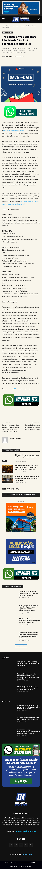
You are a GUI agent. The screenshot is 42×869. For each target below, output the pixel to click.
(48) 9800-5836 (27, 854)
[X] (15, 62)
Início (3, 26)
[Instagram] (16, 845)
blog (15, 389)
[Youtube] (31, 845)
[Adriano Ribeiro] (5, 440)
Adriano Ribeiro (8, 56)
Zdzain (35, 863)
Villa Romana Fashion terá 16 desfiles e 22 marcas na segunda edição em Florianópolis (27, 478)
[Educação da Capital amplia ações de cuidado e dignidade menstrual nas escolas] (7, 458)
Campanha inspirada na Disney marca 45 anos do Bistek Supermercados (32, 427)
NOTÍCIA (10, 32)
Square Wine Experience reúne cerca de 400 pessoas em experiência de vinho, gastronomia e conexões (26, 467)
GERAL (8, 26)
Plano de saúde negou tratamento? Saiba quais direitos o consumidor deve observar (28, 731)
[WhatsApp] (23, 62)
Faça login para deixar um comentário (21, 495)
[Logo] (21, 19)
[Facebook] (10, 62)
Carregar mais (20, 646)
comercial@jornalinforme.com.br (25, 831)
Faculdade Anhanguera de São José (15, 130)
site (10, 389)
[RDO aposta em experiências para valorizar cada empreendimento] (9, 721)
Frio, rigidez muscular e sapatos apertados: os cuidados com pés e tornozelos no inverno (28, 707)
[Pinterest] (19, 62)
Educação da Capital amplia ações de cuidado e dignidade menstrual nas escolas (27, 457)
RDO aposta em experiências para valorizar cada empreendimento (28, 718)
